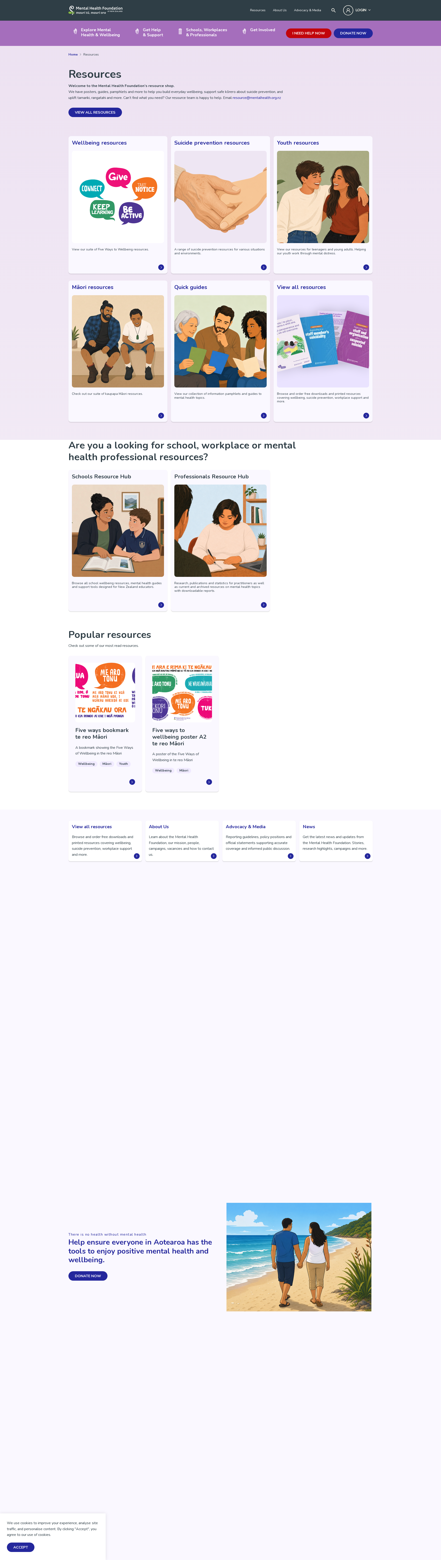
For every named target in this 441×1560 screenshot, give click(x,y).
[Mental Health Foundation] (95, 10)
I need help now (308, 33)
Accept (20, 1547)
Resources (258, 10)
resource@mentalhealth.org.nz (257, 97)
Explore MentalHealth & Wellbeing (100, 32)
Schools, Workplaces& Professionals (206, 32)
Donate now (353, 33)
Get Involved (262, 30)
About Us (280, 10)
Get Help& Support (153, 32)
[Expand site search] (333, 10)
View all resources (95, 112)
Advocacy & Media (307, 10)
